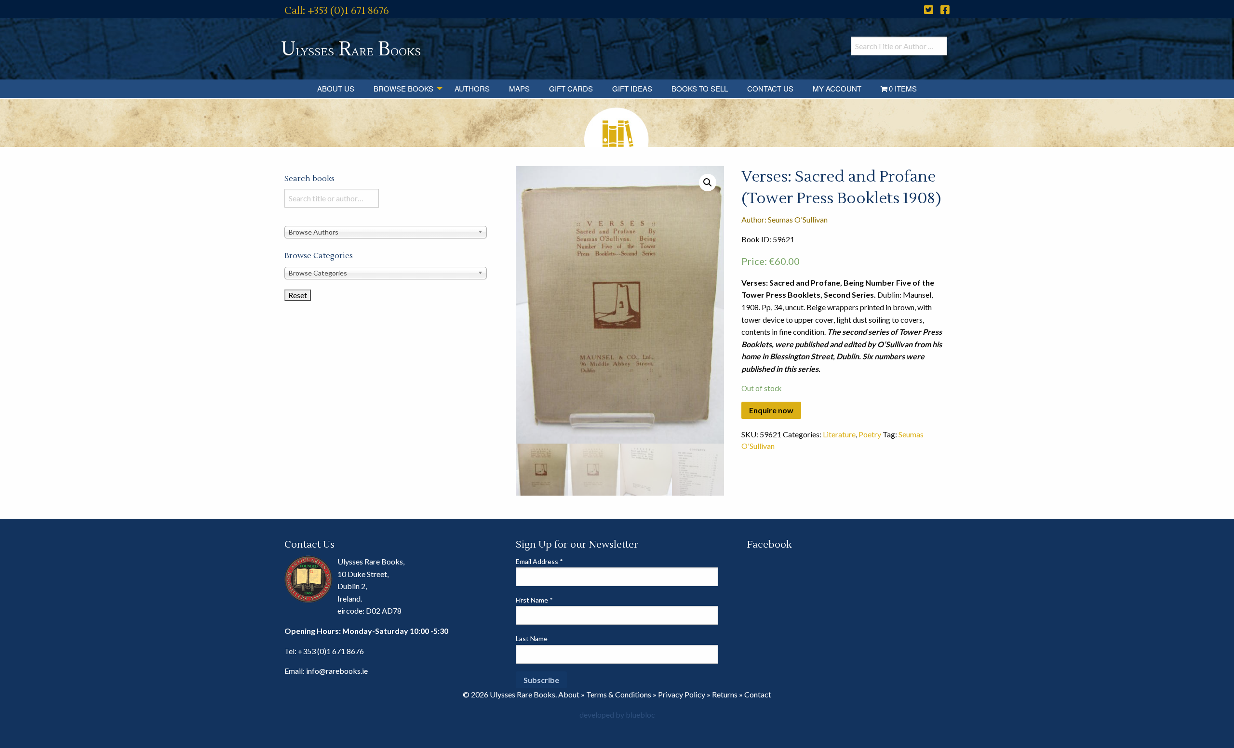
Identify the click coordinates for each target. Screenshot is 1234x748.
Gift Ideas (632, 88)
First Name (534, 600)
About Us (335, 88)
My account (837, 88)
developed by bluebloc (617, 714)
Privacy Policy (681, 694)
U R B (351, 49)
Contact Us (770, 88)
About (568, 694)
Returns (725, 694)
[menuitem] (336, 88)
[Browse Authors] (385, 231)
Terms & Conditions (618, 694)
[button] (707, 182)
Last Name (532, 638)
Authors (472, 88)
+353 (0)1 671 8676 (331, 651)
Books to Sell (699, 88)
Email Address (539, 561)
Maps (519, 88)
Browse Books (403, 88)
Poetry (869, 434)
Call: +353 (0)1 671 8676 (336, 10)
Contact (757, 694)
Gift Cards (571, 88)
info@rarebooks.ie (337, 670)
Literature (839, 434)
